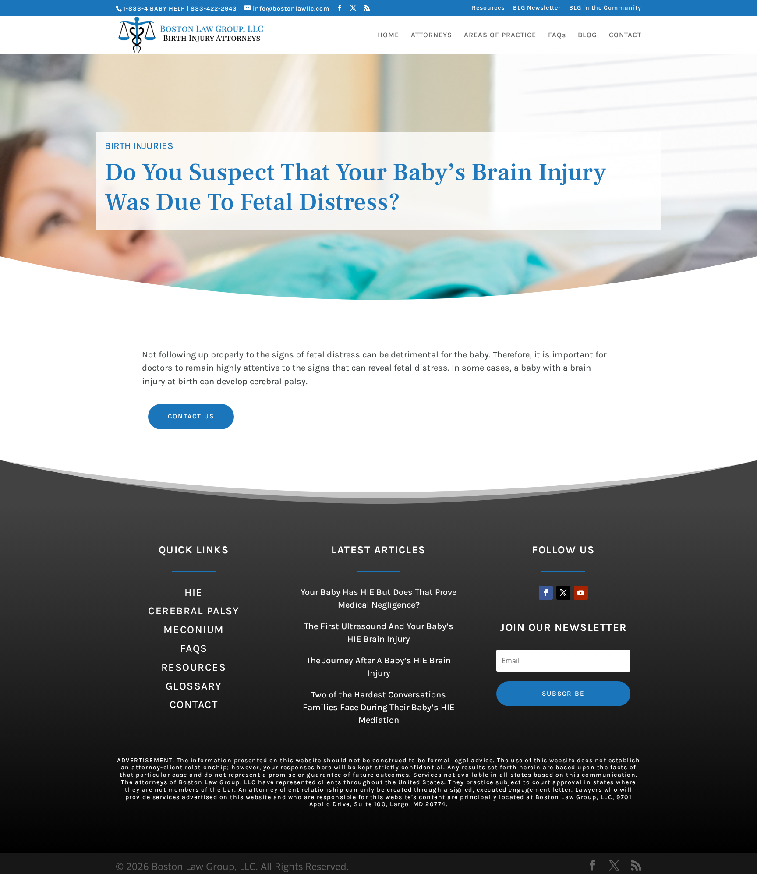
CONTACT (625, 35)
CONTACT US (191, 416)
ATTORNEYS (431, 35)
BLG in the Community (605, 8)
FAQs (557, 35)
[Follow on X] (563, 593)
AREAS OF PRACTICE (500, 35)
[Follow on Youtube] (581, 593)
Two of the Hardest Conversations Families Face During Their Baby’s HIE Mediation (378, 707)
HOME (388, 35)
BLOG (587, 35)
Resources (488, 8)
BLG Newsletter (537, 8)
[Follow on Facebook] (546, 593)
